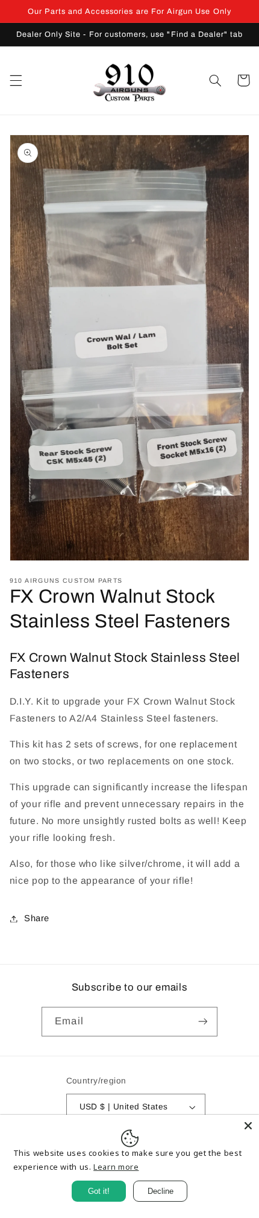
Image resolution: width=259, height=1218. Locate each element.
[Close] (248, 1126)
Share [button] (36, 918)
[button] (16, 80)
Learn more (116, 1166)
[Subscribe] (202, 1021)
